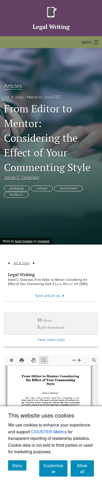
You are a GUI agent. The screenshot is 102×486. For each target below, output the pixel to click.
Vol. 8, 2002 (14, 97)
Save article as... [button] (49, 296)
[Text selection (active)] (43, 360)
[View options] (11, 360)
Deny (19, 465)
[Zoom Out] (74, 360)
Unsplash (43, 241)
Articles (13, 86)
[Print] (21, 360)
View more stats (51, 339)
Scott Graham (24, 241)
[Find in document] (94, 360)
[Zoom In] (79, 360)
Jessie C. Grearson (21, 177)
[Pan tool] (33, 360)
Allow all (85, 468)
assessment (68, 188)
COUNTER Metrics (49, 432)
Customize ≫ (55, 468)
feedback (16, 195)
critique (41, 188)
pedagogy (16, 188)
